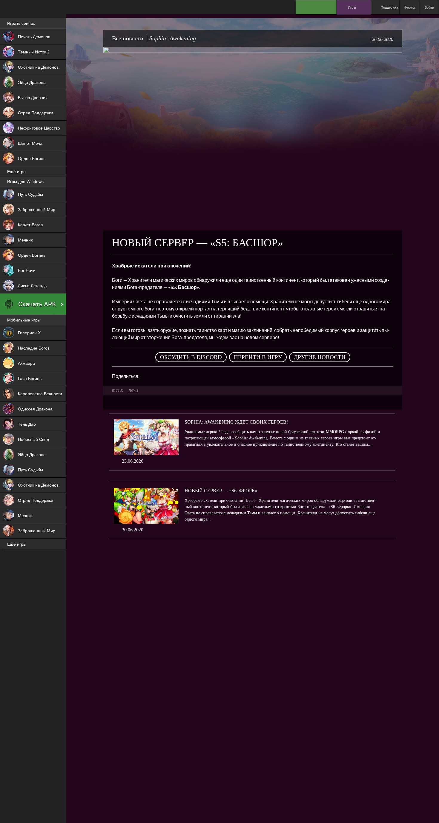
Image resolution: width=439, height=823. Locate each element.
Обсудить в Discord (191, 357)
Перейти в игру (258, 357)
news (133, 390)
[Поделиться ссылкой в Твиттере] (199, 376)
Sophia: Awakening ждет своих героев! (236, 421)
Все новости (127, 38)
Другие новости (320, 357)
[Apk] (33, 304)
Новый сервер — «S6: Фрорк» (221, 490)
